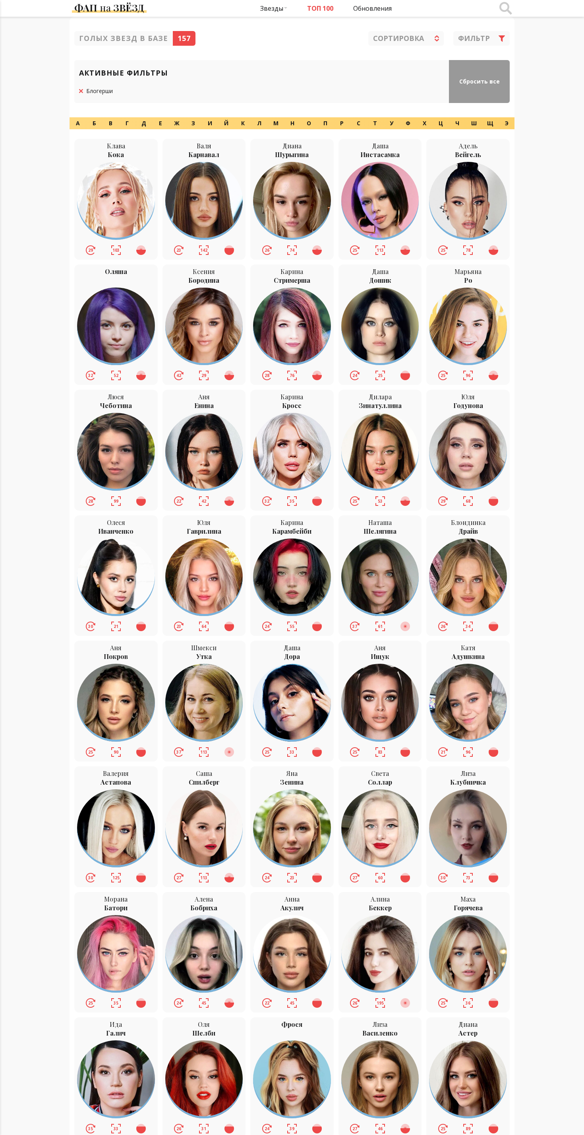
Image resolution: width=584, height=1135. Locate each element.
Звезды (271, 8)
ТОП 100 (320, 8)
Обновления (372, 8)
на (109, 7)
